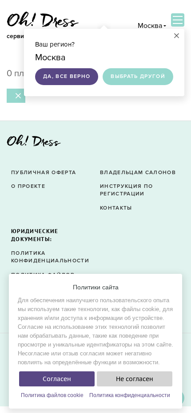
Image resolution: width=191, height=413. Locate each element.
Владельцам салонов (138, 172)
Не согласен (134, 379)
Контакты (116, 208)
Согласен (57, 379)
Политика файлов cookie (52, 395)
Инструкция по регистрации (126, 190)
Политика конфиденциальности (129, 395)
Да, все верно (66, 76)
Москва (150, 25)
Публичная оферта (43, 172)
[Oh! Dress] (34, 143)
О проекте (28, 186)
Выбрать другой (138, 76)
